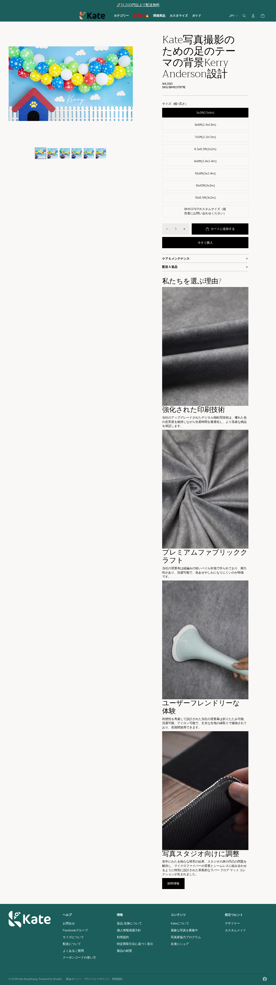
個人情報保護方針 (129, 930)
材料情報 (173, 883)
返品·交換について (129, 923)
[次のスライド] (129, 83)
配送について (72, 944)
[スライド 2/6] (52, 153)
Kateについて (180, 923)
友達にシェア (180, 944)
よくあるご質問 (73, 951)
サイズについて (73, 937)
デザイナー (232, 923)
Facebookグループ (75, 930)
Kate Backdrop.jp (28, 979)
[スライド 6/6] (101, 153)
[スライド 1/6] (40, 153)
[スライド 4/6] (77, 153)
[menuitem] (121, 15)
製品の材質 (124, 951)
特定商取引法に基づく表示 (135, 944)
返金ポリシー (74, 979)
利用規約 (123, 937)
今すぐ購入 (205, 243)
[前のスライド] (12, 83)
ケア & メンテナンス (176, 258)
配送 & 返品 (169, 267)
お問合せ (69, 923)
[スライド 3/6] (65, 153)
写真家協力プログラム (186, 937)
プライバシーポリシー (97, 979)
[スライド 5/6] (89, 153)
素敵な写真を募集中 (184, 930)
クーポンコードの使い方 (79, 957)
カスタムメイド (235, 930)
